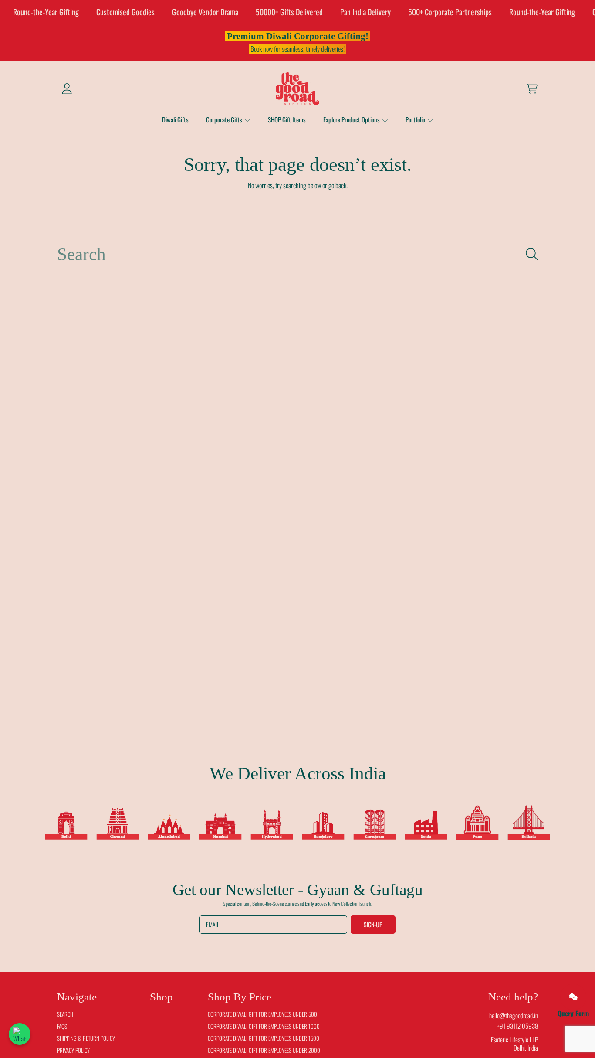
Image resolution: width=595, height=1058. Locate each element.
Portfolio (416, 119)
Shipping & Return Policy (86, 1038)
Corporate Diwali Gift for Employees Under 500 (262, 1014)
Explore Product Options (352, 119)
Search (65, 1014)
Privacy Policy (73, 1050)
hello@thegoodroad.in (513, 1015)
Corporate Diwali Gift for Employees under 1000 (264, 1026)
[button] (531, 88)
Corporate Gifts (224, 119)
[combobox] (297, 254)
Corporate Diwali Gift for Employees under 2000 (264, 1050)
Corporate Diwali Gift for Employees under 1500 (263, 1038)
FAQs (62, 1026)
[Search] (531, 254)
